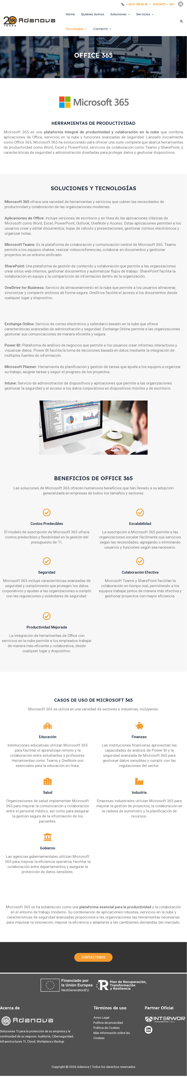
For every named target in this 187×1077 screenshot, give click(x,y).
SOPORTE (159, 4)
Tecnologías (74, 29)
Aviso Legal (101, 1017)
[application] (128, 14)
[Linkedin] (148, 1030)
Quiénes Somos (92, 14)
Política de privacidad (108, 1022)
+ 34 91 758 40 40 (136, 4)
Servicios (143, 14)
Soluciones (118, 14)
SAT (171, 4)
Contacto (100, 29)
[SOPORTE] (180, 4)
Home (70, 14)
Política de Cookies (106, 1028)
